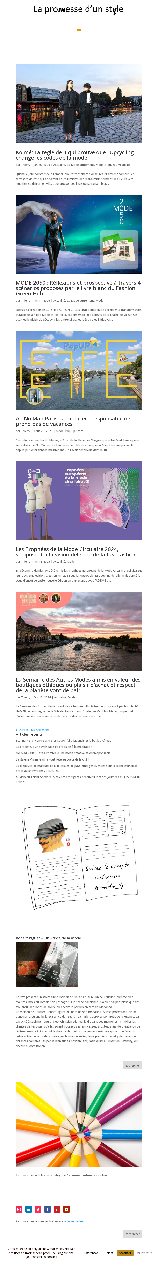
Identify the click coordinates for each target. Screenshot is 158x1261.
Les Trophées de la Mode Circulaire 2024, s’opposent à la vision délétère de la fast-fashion (76, 551)
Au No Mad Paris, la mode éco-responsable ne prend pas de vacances (73, 421)
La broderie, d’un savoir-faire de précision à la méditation (54, 747)
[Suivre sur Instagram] (19, 1209)
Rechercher (132, 1065)
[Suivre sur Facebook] (47, 1209)
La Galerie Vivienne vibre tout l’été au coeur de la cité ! (52, 759)
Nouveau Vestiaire (117, 165)
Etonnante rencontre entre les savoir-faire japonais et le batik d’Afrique (63, 740)
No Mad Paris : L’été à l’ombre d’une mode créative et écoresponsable (63, 753)
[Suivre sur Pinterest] (57, 1209)
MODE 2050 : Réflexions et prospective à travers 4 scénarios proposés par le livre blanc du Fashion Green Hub (78, 288)
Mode (99, 165)
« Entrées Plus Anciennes (32, 730)
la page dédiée (74, 1221)
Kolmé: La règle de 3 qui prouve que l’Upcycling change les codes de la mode (75, 155)
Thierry (25, 165)
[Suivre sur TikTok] (38, 1209)
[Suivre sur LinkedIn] (28, 1209)
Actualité (59, 165)
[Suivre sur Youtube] (66, 1209)
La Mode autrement (80, 165)
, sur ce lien (87, 1175)
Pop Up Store (74, 431)
